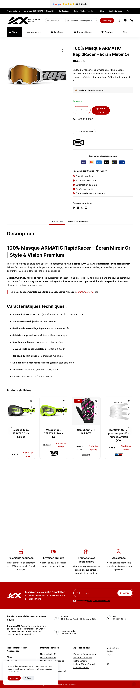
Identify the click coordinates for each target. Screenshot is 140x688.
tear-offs (88, 291)
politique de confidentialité (98, 601)
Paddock (108, 32)
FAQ (108, 654)
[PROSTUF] (119, 454)
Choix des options (93, 448)
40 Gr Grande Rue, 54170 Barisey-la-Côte (78, 619)
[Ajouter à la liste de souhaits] (31, 401)
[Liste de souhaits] (125, 20)
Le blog (100, 11)
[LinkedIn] (86, 208)
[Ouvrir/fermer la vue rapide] (31, 414)
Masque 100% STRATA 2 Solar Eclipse (21, 433)
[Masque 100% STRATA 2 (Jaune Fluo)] (54, 411)
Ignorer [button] (134, 684)
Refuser (28, 678)
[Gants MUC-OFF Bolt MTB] (86, 411)
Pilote (15, 32)
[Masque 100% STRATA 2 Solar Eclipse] (21, 411)
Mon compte (113, 648)
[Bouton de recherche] (96, 20)
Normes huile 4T (48, 654)
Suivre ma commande (83, 11)
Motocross (36, 32)
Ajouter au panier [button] (28, 454)
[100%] (78, 142)
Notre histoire (80, 661)
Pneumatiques (84, 32)
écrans (79, 291)
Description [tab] (57, 221)
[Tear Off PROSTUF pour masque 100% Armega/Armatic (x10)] (119, 411)
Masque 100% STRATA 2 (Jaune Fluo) (53, 433)
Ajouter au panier (101, 110)
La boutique (64, 11)
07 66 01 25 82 (119, 619)
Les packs (59, 32)
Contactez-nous (81, 667)
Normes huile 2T (48, 657)
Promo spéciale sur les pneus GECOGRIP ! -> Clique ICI (30, 11)
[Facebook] (74, 208)
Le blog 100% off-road (84, 664)
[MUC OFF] (86, 455)
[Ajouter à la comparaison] (31, 407)
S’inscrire (124, 593)
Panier (110, 651)
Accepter (14, 678)
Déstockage (107, 20)
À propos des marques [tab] (78, 221)
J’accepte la (93, 601)
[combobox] (55, 20)
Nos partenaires (115, 11)
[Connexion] (119, 21)
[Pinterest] (82, 208)
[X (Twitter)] (78, 208)
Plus (128, 11)
